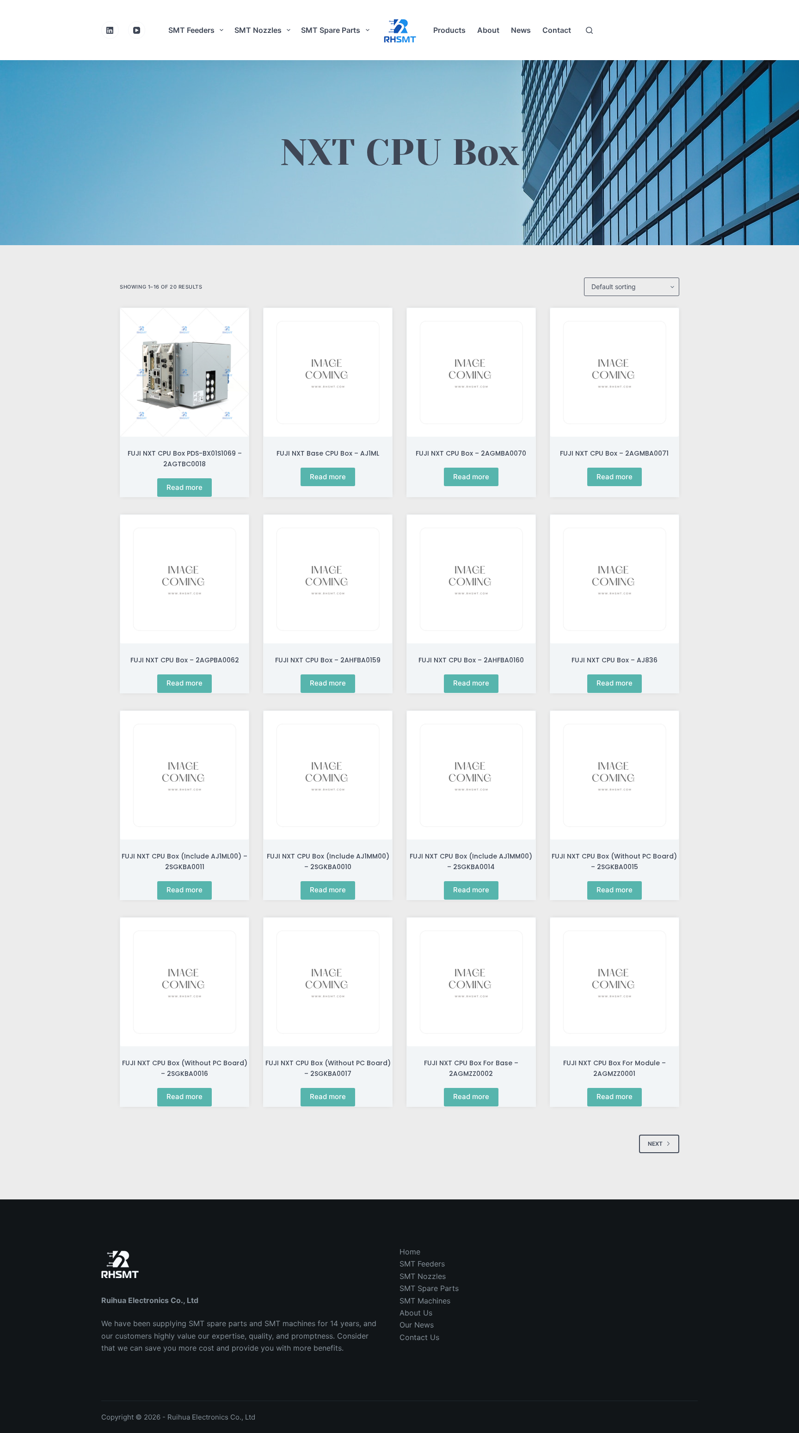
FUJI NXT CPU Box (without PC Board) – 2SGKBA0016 (184, 1068)
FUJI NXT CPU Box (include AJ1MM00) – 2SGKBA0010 (328, 861)
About (488, 30)
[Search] (589, 30)
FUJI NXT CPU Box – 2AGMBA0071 (614, 453)
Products (449, 30)
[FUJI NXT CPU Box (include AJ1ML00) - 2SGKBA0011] (184, 775)
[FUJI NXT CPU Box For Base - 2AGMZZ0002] (471, 982)
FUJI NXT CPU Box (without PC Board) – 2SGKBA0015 (614, 861)
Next (655, 1143)
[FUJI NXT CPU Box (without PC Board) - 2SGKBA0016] (184, 982)
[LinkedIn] (110, 30)
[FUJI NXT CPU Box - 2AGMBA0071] (614, 372)
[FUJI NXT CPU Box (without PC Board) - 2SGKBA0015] (614, 775)
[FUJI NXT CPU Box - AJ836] (614, 579)
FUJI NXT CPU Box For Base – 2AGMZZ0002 (471, 1068)
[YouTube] (137, 30)
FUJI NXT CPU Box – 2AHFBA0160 (471, 660)
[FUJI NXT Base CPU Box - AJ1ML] (328, 372)
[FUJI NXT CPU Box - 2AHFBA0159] (328, 579)
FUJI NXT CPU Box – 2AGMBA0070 (471, 453)
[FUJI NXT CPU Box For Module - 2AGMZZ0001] (614, 982)
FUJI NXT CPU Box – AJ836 (615, 660)
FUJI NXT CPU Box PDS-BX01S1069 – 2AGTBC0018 (185, 459)
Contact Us (419, 1337)
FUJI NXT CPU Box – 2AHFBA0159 (328, 660)
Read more (184, 487)
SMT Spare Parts (330, 30)
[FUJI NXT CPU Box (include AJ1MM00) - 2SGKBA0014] (471, 775)
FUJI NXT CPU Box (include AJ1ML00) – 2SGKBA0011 (184, 861)
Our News (417, 1324)
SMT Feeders (191, 30)
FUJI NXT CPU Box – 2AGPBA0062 (184, 660)
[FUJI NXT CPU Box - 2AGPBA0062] (184, 579)
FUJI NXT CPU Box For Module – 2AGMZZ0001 (614, 1068)
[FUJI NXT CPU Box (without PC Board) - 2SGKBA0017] (328, 982)
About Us (416, 1312)
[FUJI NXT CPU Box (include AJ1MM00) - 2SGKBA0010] (328, 775)
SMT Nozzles (258, 30)
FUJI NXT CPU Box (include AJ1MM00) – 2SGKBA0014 (471, 861)
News (521, 30)
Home (410, 1251)
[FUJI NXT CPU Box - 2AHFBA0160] (471, 579)
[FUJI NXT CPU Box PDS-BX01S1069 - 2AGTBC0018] (184, 372)
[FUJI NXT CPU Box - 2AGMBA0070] (471, 372)
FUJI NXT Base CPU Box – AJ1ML (328, 453)
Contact (556, 30)
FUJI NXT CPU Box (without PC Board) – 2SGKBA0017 (328, 1068)
